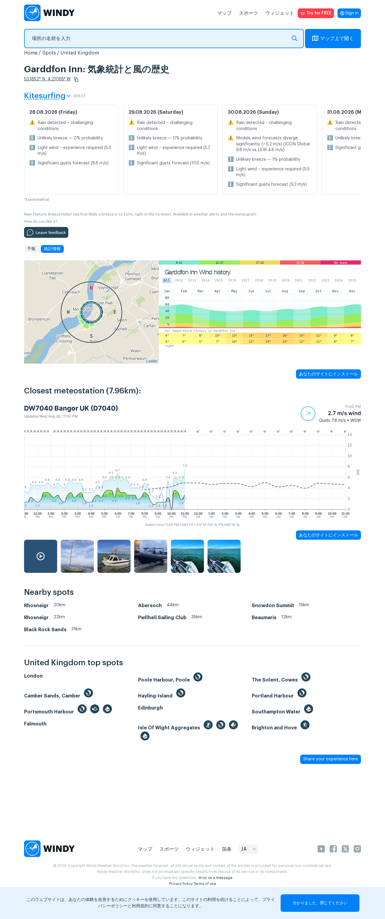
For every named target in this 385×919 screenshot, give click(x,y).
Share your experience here (330, 759)
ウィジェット (279, 13)
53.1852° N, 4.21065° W (47, 79)
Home (31, 53)
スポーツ (248, 13)
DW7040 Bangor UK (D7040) (71, 408)
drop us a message (215, 878)
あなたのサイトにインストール (328, 373)
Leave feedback (50, 232)
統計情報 (52, 249)
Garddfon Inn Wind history (197, 272)
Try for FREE (318, 13)
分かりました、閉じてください (320, 903)
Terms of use (204, 884)
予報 (31, 249)
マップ (224, 13)
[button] (76, 79)
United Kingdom (79, 53)
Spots (49, 53)
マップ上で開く (337, 38)
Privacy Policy (180, 884)
